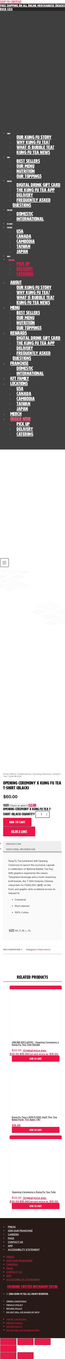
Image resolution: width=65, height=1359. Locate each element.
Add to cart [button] (36, 1058)
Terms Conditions (16, 1301)
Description (13, 844)
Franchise (9, 210)
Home (6, 774)
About (8, 133)
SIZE (6, 805)
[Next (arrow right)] (25, 1355)
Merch (8, 256)
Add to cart (17, 822)
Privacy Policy (14, 1305)
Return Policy (14, 1308)
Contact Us (15, 1242)
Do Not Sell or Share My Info (22, 1312)
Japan (22, 251)
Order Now (12, 260)
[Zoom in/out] (8, 1341)
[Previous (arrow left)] (8, 1355)
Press (12, 1226)
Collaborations (24, 774)
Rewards (9, 181)
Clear (32, 805)
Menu (8, 157)
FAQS (11, 1238)
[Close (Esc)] (8, 1348)
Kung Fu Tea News (33, 152)
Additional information (20, 849)
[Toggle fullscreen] (25, 1341)
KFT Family (10, 224)
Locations (9, 227)
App (10, 1245)
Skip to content (11, 2)
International (30, 218)
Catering (25, 273)
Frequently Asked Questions (31, 203)
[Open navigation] (4, 562)
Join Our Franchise (20, 1230)
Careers (13, 1234)
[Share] (42, 1341)
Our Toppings (29, 176)
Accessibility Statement (24, 1249)
